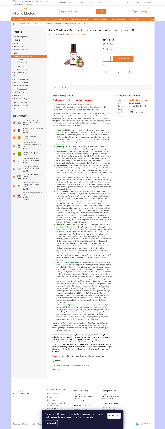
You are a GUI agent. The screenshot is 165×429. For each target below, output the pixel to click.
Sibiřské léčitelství (21, 92)
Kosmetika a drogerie (22, 99)
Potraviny (17, 95)
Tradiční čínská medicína (23, 56)
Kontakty (81, 3)
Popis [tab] (54, 87)
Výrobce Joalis (22, 89)
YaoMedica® (21, 66)
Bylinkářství (18, 76)
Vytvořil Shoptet (146, 424)
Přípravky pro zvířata (22, 105)
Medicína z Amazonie (22, 79)
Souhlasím (114, 415)
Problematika (19, 46)
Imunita (17, 43)
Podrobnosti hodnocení (78, 34)
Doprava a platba (53, 408)
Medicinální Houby (20, 73)
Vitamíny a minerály (21, 50)
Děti (15, 53)
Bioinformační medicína (22, 86)
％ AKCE (17, 40)
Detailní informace (109, 65)
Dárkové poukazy (20, 102)
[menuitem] (21, 19)
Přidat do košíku (125, 59)
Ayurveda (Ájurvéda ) (21, 82)
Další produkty (22, 69)
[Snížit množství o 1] (111, 60)
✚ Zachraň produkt (21, 37)
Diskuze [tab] (63, 87)
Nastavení (51, 423)
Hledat (101, 12)
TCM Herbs (21, 59)
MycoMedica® (22, 63)
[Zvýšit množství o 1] (111, 57)
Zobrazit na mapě (81, 409)
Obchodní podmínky (65, 3)
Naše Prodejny (96, 3)
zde (91, 417)
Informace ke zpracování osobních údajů (56, 404)
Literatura (17, 108)
